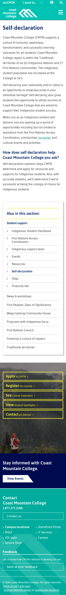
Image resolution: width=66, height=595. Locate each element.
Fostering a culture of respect (26, 338)
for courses (19, 385)
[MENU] (60, 12)
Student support (17, 223)
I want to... (30, 2)
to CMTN (16, 376)
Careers (43, 537)
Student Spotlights (20, 404)
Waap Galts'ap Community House (29, 313)
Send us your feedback (22, 567)
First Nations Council (20, 330)
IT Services (45, 532)
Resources (18, 264)
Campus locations (17, 527)
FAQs (15, 278)
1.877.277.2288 (13, 508)
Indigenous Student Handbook (31, 231)
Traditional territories (21, 347)
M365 (8, 532)
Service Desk (13, 543)
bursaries (44, 137)
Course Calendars (19, 395)
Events (16, 256)
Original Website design (17, 590)
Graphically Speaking (47, 590)
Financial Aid (20, 286)
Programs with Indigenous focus (28, 322)
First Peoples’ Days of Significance (29, 305)
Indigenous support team (28, 249)
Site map (25, 586)
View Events (15, 478)
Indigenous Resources (33, 213)
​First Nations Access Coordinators (25, 240)
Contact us (14, 516)
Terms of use (10, 586)
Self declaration (22, 271)
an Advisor (18, 414)
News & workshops (19, 296)
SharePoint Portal (49, 527)
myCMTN (9, 2)
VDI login (11, 537)
